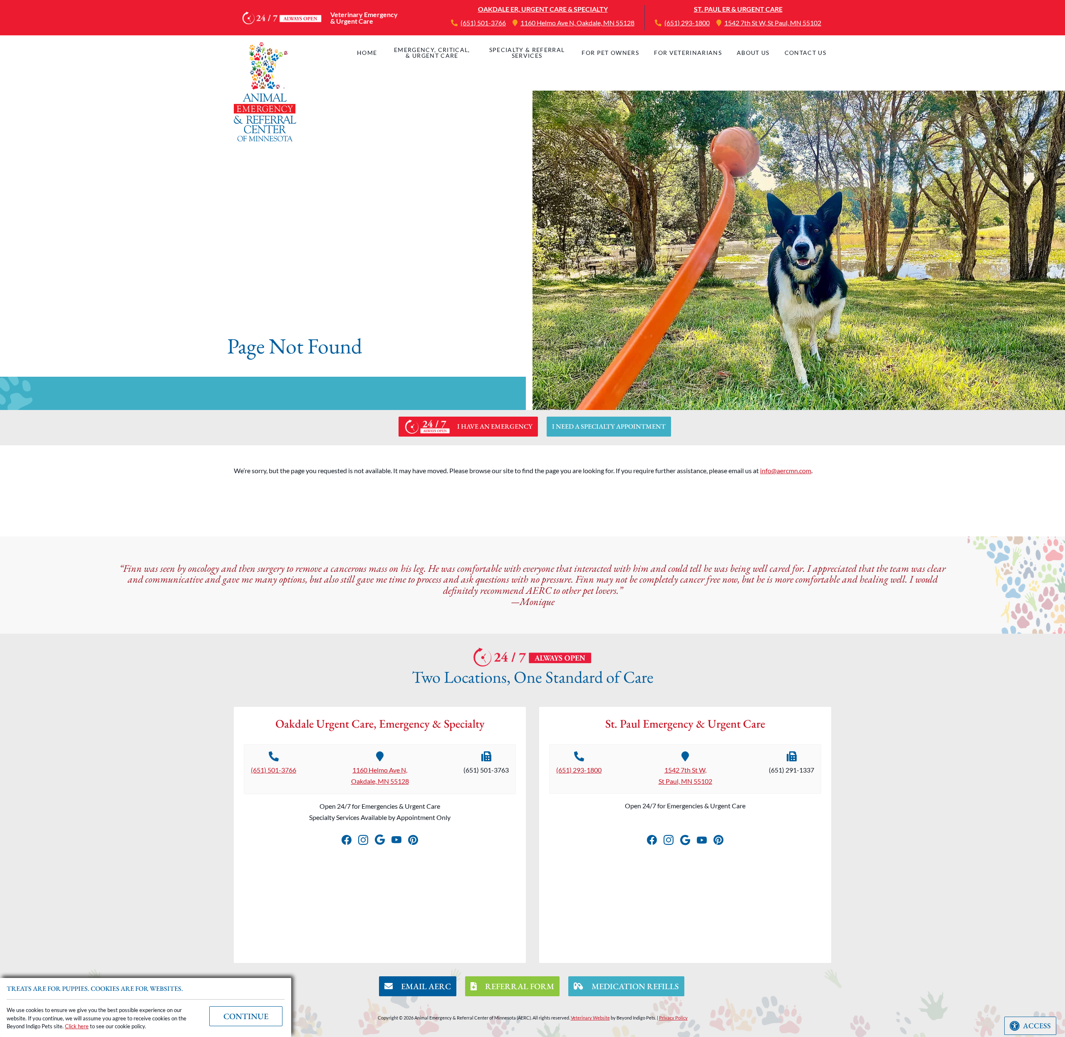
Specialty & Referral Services (527, 52)
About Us (753, 52)
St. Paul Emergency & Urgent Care (685, 723)
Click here (77, 1026)
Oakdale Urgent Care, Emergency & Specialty (380, 723)
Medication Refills (634, 986)
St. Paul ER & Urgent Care (738, 9)
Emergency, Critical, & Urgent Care (432, 52)
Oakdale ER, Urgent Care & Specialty (543, 9)
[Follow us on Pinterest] (413, 838)
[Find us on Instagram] (363, 838)
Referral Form (518, 986)
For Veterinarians (688, 52)
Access (1037, 1025)
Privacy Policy (673, 1017)
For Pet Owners (610, 52)
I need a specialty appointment (609, 426)
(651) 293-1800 (687, 23)
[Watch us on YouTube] (396, 838)
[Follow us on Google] (380, 838)
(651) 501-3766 (483, 23)
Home (367, 52)
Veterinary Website (590, 1017)
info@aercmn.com (785, 470)
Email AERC (425, 986)
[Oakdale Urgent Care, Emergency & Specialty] (265, 91)
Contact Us (805, 52)
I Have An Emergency (494, 426)
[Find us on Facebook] (347, 838)
